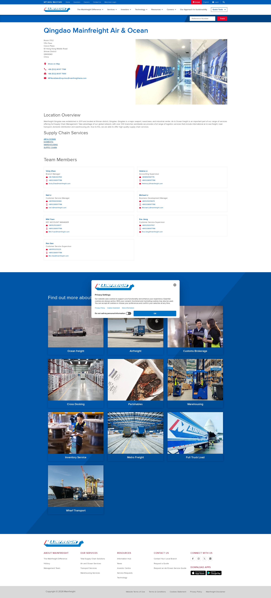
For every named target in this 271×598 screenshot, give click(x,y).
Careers (87, 2)
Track (222, 18)
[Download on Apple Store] (198, 574)
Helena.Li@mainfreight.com (152, 183)
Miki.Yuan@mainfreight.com (59, 232)
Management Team (52, 568)
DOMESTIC (48, 142)
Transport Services (88, 568)
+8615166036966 (55, 201)
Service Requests (125, 573)
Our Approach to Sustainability (193, 9)
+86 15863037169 (55, 177)
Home (68, 2)
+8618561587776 (148, 177)
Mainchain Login (110, 2)
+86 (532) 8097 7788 (57, 69)
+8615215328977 (55, 225)
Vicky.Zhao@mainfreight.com (59, 183)
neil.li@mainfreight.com (57, 208)
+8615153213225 (55, 249)
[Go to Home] (64, 546)
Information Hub (124, 559)
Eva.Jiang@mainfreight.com (152, 232)
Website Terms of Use (135, 592)
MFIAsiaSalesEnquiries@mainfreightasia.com (67, 78)
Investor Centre (124, 568)
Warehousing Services (90, 573)
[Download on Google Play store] (214, 574)
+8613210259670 (148, 201)
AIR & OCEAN (50, 139)
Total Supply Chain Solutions (92, 559)
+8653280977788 (55, 180)
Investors (77, 2)
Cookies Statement (178, 592)
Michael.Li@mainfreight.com (152, 208)
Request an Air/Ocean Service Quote (170, 568)
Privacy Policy (196, 592)
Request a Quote (161, 563)
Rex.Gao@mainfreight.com (59, 256)
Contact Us (97, 2)
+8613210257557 (148, 225)
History (47, 563)
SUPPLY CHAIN (50, 147)
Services (111, 9)
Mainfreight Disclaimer (215, 592)
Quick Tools (218, 9)
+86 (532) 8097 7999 (57, 73)
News (119, 563)
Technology (140, 9)
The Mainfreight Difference (89, 9)
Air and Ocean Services (90, 563)
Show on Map (54, 64)
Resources (156, 9)
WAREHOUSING (51, 144)
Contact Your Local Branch (165, 559)
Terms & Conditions (157, 592)
